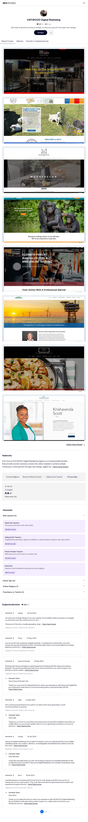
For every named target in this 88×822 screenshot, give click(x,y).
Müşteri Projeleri (7, 41)
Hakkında (19, 41)
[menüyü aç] (84, 3)
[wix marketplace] (9, 3)
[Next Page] (50, 811)
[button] (44, 70)
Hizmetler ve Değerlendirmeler (37, 41)
